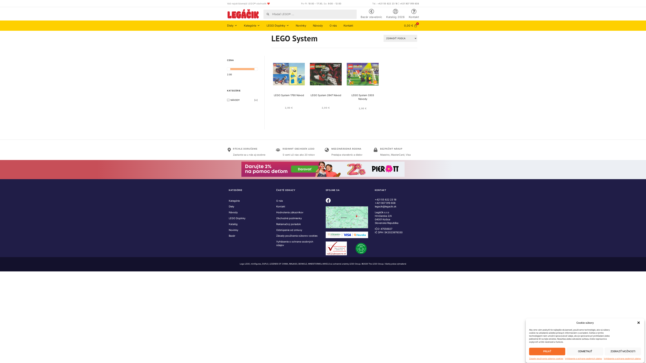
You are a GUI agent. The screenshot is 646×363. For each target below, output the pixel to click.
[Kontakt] (413, 11)
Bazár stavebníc (371, 17)
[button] (639, 323)
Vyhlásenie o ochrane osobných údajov (583, 358)
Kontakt (414, 17)
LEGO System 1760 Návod (289, 95)
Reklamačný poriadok (288, 224)
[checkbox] (242, 100)
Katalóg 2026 (395, 17)
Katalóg (233, 224)
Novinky (301, 25)
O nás (333, 25)
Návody (318, 25)
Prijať (547, 351)
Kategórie (234, 200)
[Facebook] (328, 200)
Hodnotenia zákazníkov (289, 212)
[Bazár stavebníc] (371, 11)
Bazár (232, 235)
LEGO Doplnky (237, 218)
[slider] (228, 69)
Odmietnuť (585, 351)
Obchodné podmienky (289, 218)
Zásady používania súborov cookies (546, 358)
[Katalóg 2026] (395, 11)
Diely (231, 206)
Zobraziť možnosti (623, 351)
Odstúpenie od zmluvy (289, 230)
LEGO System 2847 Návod (326, 95)
